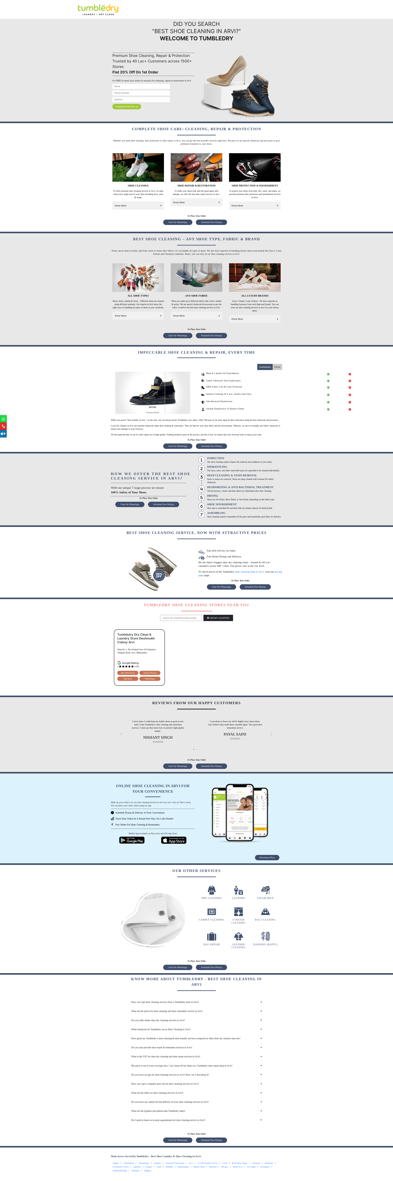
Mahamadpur (183, 1167)
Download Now (267, 857)
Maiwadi (213, 1167)
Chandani (256, 1163)
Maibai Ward (199, 1167)
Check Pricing (149, 673)
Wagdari (147, 1171)
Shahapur (136, 1171)
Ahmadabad (129, 1163)
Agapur (116, 1163)
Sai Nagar (251, 1167)
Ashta (224, 1163)
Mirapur (224, 1167)
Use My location (219, 618)
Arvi (191, 1163)
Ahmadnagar (143, 1163)
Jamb (159, 1167)
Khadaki (169, 1167)
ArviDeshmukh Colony (208, 1163)
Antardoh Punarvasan (175, 1163)
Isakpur (149, 1167)
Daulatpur (269, 1163)
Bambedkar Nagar (239, 1163)
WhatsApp (150, 678)
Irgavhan (137, 1167)
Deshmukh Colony (121, 1167)
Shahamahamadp (120, 1171)
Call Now (128, 678)
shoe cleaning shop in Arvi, (250, 571)
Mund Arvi (238, 1167)
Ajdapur (157, 1163)
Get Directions (128, 673)
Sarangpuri (265, 1167)
